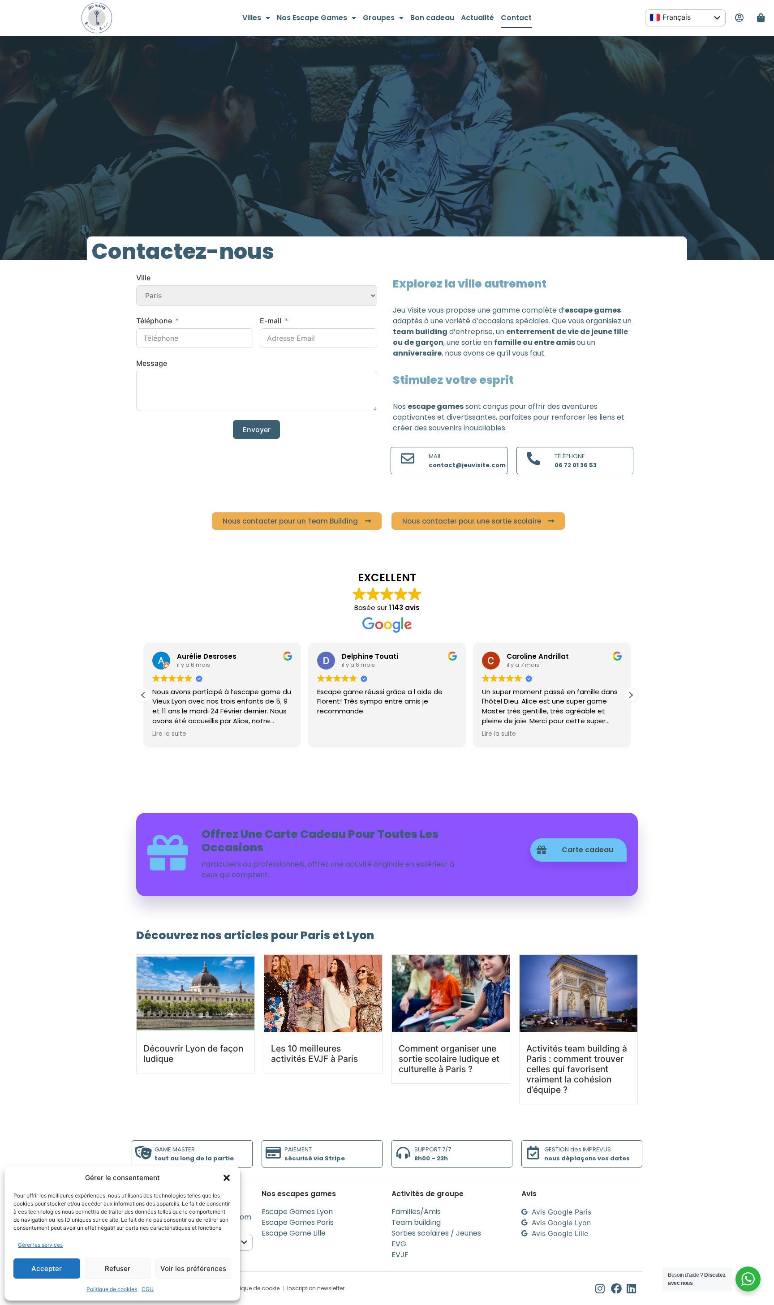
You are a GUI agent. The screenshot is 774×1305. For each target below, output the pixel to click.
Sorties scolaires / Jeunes (436, 1233)
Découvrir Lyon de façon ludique (193, 1053)
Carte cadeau (587, 850)
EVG (398, 1244)
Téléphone (154, 320)
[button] (226, 1177)
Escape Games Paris (298, 1222)
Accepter (46, 1268)
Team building (416, 1222)
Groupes (379, 18)
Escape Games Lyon (297, 1211)
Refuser (117, 1268)
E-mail (270, 320)
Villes (251, 18)
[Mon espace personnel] (739, 17)
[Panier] (761, 18)
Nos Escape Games (312, 18)
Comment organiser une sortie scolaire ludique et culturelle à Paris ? (449, 1058)
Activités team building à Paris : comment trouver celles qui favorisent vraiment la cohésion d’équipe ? (576, 1069)
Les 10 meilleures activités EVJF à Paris (314, 1053)
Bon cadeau (432, 18)
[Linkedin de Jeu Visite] (634, 1288)
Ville (143, 277)
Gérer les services (40, 1244)
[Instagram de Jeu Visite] (603, 1288)
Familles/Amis (416, 1211)
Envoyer (256, 429)
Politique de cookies (111, 1289)
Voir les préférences (193, 1268)
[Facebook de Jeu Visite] (619, 1288)
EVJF (399, 1254)
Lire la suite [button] (169, 734)
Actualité (477, 18)
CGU (148, 1289)
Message (151, 363)
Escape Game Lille (294, 1233)
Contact (516, 18)
